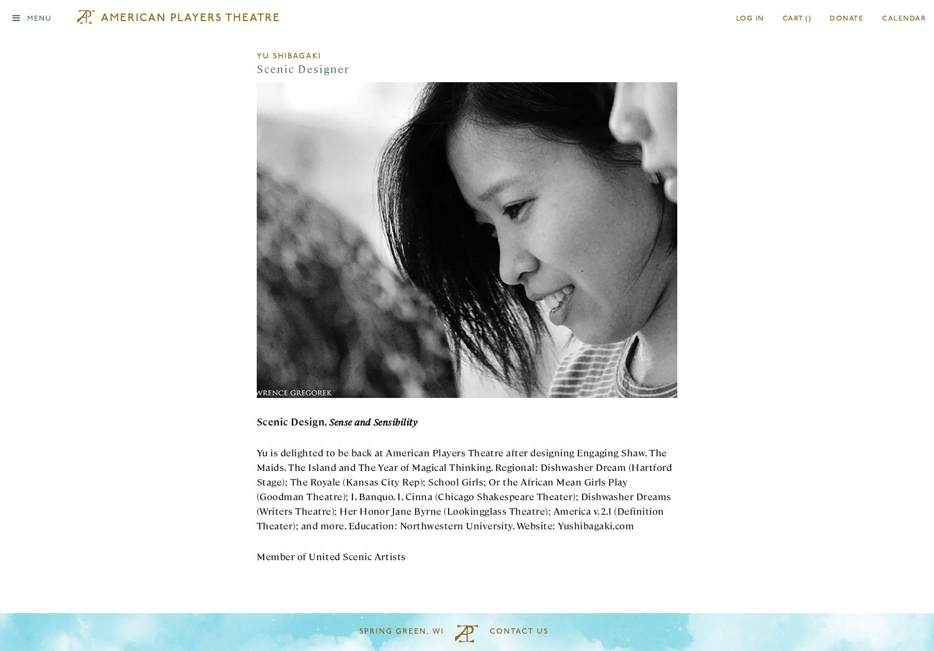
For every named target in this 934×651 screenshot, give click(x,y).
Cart (797, 18)
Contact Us (519, 632)
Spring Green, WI (401, 632)
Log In (750, 18)
